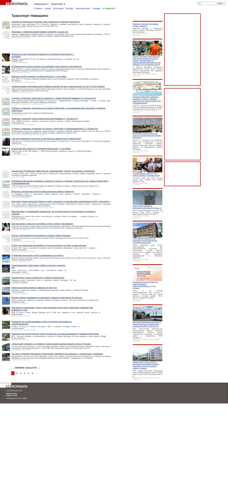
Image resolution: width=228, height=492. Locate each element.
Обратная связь (11, 393)
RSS (25, 398)
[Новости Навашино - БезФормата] (14, 3)
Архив (48, 8)
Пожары (96, 8)
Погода (69, 8)
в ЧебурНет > (109, 8)
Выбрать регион (11, 395)
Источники (58, 8)
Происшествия (82, 8)
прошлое (31, 367)
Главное (38, 8)
